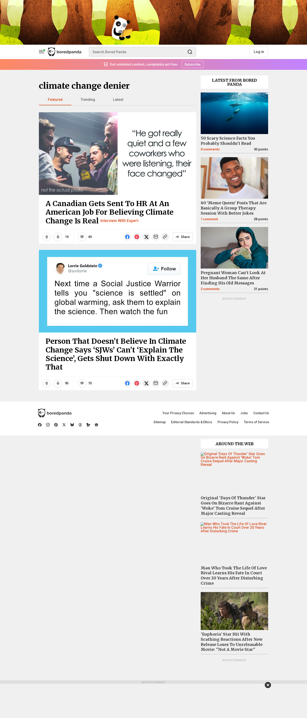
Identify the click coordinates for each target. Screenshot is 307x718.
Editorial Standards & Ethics (191, 422)
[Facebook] (40, 425)
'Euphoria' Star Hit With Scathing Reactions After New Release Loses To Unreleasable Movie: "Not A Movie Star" (232, 642)
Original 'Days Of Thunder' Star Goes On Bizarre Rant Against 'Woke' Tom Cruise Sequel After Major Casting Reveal (233, 506)
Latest (118, 99)
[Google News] (96, 425)
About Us (228, 413)
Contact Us (261, 413)
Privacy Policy (228, 422)
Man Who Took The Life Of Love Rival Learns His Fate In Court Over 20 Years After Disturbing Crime (234, 576)
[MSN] (88, 425)
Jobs (244, 413)
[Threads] (80, 425)
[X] (64, 425)
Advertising (207, 413)
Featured (55, 99)
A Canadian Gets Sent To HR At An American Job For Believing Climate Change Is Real (110, 212)
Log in (259, 52)
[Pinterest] (56, 425)
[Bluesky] (72, 425)
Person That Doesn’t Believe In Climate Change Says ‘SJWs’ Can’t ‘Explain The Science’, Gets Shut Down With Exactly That (116, 354)
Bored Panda (54, 413)
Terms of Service (256, 422)
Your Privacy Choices (178, 413)
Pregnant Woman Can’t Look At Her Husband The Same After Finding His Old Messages (233, 278)
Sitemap (160, 422)
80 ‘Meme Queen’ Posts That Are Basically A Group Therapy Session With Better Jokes (234, 208)
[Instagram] (48, 425)
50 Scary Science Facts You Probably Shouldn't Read (228, 141)
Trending (87, 99)
